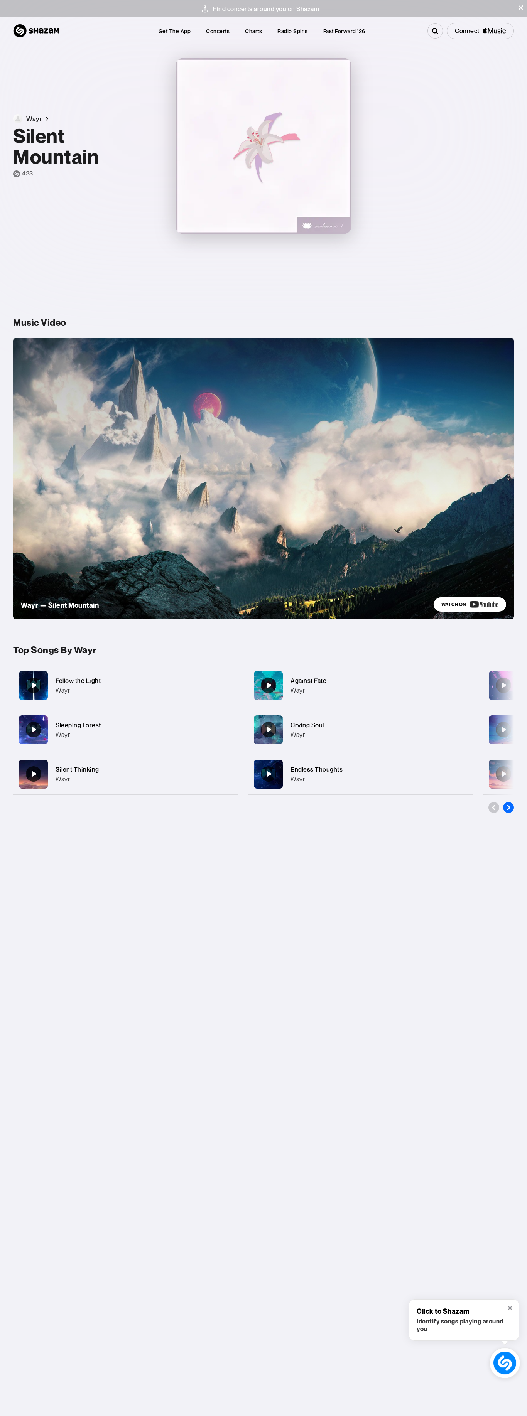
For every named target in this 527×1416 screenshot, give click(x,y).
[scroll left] (493, 807)
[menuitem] (175, 31)
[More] (227, 685)
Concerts (218, 31)
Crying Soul (307, 725)
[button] (521, 8)
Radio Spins (292, 31)
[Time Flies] (503, 774)
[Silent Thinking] (125, 774)
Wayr (63, 690)
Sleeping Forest (78, 725)
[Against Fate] (360, 685)
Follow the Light (78, 680)
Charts (253, 31)
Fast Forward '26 (344, 31)
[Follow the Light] (125, 685)
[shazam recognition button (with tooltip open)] (504, 1362)
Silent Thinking (77, 769)
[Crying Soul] (360, 730)
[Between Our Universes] (503, 685)
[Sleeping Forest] (125, 730)
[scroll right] (508, 807)
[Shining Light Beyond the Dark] (503, 729)
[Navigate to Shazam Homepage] (36, 30)
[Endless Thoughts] (360, 774)
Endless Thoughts (317, 769)
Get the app (175, 31)
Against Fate (308, 680)
